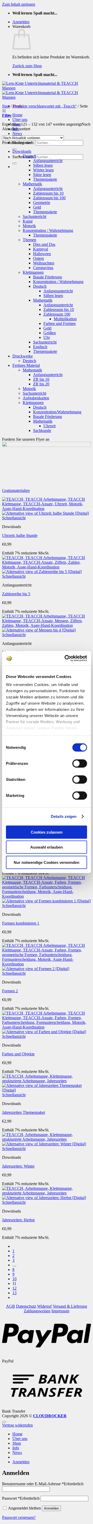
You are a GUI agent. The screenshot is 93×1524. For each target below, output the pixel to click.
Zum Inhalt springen (18, 4)
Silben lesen (43, 165)
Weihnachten (43, 263)
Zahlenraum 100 (56, 314)
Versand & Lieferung (70, 1306)
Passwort (21, 1498)
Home (17, 115)
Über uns (19, 119)
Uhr (46, 337)
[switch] (79, 763)
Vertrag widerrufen (17, 1425)
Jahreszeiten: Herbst (18, 1220)
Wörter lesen (43, 170)
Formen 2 (10, 991)
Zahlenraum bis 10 (48, 193)
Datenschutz (26, 1306)
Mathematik (32, 184)
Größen (49, 333)
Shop (16, 1443)
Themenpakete (45, 179)
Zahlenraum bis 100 (49, 198)
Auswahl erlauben (46, 847)
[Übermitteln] (14, 163)
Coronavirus (43, 267)
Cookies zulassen (47, 832)
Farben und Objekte (18, 1054)
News (17, 133)
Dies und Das (44, 244)
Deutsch (29, 156)
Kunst (28, 221)
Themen (29, 240)
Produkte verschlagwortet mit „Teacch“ (45, 106)
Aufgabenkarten (36, 398)
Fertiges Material (26, 365)
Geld (37, 207)
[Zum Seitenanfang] (4, 1422)
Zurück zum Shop (27, 66)
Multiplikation (65, 319)
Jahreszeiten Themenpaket (23, 1112)
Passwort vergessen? (19, 1517)
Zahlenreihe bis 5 (16, 594)
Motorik (29, 226)
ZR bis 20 (41, 384)
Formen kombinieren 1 (20, 923)
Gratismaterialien (16, 490)
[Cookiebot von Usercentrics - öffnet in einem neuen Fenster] (65, 658)
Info (15, 1448)
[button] (20, 22)
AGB (10, 1306)
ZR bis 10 (41, 379)
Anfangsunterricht (48, 160)
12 (14, 1288)
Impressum (60, 1311)
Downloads (21, 151)
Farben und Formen (59, 323)
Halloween (42, 254)
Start (6, 106)
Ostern (38, 258)
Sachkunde (42, 430)
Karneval (40, 249)
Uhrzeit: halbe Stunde (19, 535)
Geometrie (41, 202)
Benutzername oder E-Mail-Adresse (42, 1484)
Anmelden (51, 1508)
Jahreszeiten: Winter (18, 1166)
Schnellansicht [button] (14, 518)
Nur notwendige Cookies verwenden (46, 862)
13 (14, 1293)
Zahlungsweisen (37, 1311)
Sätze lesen (42, 174)
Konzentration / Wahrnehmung (48, 230)
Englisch (40, 347)
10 (14, 1279)
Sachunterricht (34, 216)
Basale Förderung (47, 277)
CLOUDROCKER (50, 1416)
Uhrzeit (49, 426)
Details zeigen (63, 816)
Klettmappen (33, 272)
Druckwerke (22, 356)
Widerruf (44, 1306)
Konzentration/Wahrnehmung (57, 412)
